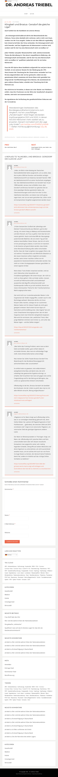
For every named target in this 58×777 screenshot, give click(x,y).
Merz (47, 573)
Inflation (49, 571)
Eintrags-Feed (9, 668)
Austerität (28, 566)
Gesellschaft (9, 591)
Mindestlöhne (9, 575)
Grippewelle (25, 571)
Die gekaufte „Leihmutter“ (13, 624)
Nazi (27, 575)
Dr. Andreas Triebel (29, 4)
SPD (47, 137)
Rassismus (14, 577)
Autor (32, 13)
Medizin (7, 595)
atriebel (16, 22)
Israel (6, 573)
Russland (20, 577)
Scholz (38, 577)
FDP (6, 571)
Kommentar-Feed (10, 672)
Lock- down (20, 573)
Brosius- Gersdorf (33, 137)
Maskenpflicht (36, 573)
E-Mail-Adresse (10, 524)
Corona (41, 566)
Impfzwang (43, 571)
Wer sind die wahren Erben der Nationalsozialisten (21, 621)
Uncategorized (9, 602)
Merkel (43, 573)
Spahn (6, 579)
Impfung (36, 571)
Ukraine (24, 579)
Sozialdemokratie (46, 577)
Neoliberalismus (34, 575)
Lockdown (28, 573)
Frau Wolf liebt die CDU (12, 617)
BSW (33, 566)
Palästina (42, 575)
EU (29, 568)
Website (7, 532)
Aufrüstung (21, 566)
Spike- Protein (17, 579)
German (9, 554)
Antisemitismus (12, 566)
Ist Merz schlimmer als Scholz (21, 729)
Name (7, 515)
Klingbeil (42, 137)
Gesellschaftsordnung (14, 571)
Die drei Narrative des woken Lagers (24, 736)
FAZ (49, 568)
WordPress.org (9, 675)
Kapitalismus (12, 573)
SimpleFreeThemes (27, 773)
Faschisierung (35, 568)
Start (26, 13)
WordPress (39, 773)
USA (28, 579)
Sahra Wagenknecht (30, 577)
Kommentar (9, 489)
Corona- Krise (9, 568)
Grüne (31, 571)
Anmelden (8, 664)
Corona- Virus (18, 568)
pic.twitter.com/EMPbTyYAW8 (34, 124)
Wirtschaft (8, 605)
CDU (37, 566)
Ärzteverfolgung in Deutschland (22, 649)
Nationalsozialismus (19, 575)
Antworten (17, 213)
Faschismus (43, 568)
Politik (13, 137)
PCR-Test (7, 577)
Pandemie (49, 575)
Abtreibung (24, 137)
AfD (6, 566)
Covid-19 (25, 568)
